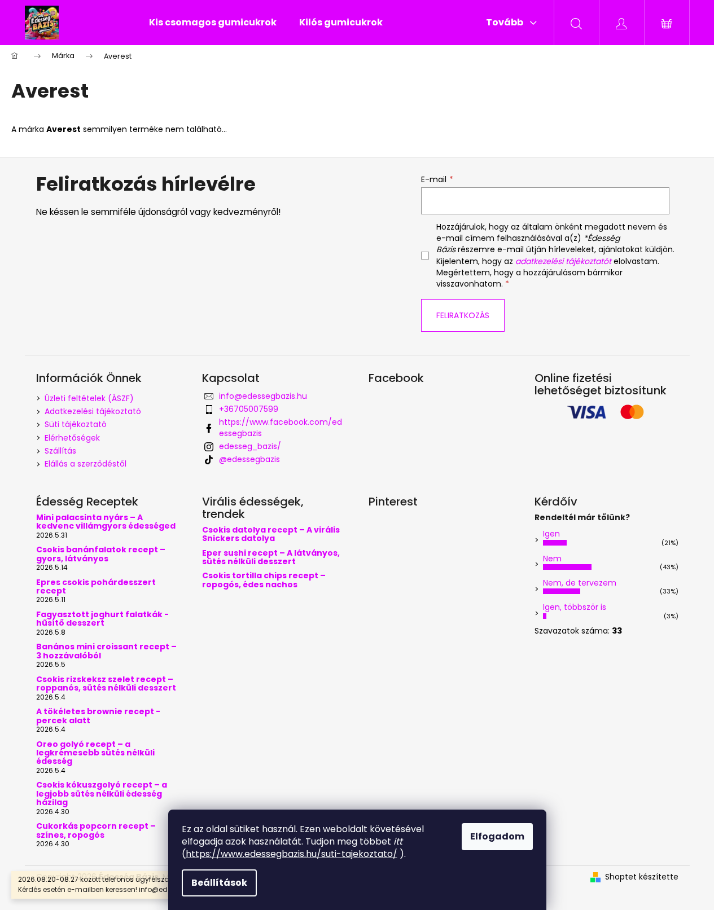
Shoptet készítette (641, 877)
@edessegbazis (249, 459)
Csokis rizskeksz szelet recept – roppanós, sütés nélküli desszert (106, 684)
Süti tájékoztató (76, 424)
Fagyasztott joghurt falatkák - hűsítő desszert (102, 619)
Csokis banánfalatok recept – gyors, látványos (100, 554)
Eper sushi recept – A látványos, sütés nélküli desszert (271, 557)
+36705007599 (248, 409)
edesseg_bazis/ (250, 446)
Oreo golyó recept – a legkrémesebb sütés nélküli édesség (95, 753)
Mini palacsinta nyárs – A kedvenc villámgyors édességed (106, 522)
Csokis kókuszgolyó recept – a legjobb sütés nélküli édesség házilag (101, 794)
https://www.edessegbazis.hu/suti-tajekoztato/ (291, 853)
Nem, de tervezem (579, 582)
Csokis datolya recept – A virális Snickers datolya (271, 534)
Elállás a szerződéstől (85, 463)
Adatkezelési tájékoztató (93, 411)
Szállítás (60, 450)
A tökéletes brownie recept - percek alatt (98, 716)
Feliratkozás (462, 315)
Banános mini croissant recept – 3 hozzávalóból (106, 651)
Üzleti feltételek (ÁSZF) (89, 398)
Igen (551, 533)
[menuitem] (213, 22)
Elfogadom (497, 836)
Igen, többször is (574, 607)
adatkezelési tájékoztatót (563, 261)
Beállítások (219, 882)
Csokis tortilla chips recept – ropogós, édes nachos (264, 580)
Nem (552, 558)
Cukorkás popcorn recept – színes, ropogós (96, 830)
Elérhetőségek (72, 437)
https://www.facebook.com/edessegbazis (280, 427)
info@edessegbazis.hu (263, 396)
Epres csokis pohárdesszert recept (96, 587)
